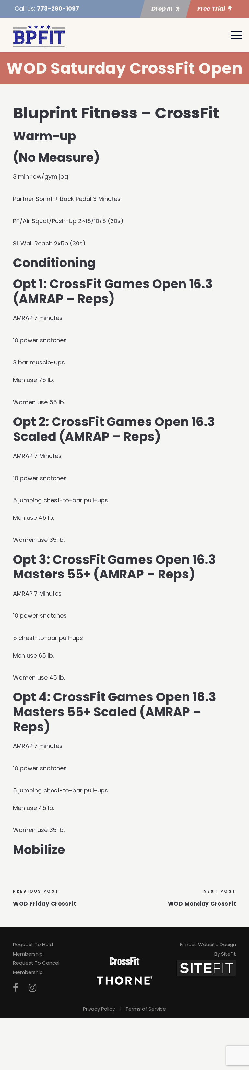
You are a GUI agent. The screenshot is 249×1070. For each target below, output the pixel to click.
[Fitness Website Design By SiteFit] (206, 967)
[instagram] (32, 987)
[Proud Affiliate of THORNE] (124, 980)
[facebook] (15, 987)
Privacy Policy (99, 1008)
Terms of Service (145, 1008)
